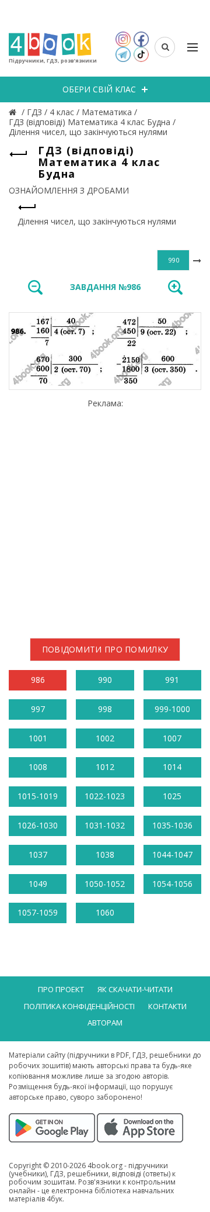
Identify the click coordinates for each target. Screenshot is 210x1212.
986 (38, 679)
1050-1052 (105, 883)
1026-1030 (38, 825)
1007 (172, 738)
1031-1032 (105, 825)
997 (38, 708)
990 (105, 679)
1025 (172, 796)
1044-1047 (172, 854)
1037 (38, 854)
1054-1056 (172, 883)
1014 (172, 766)
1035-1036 (172, 825)
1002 (105, 738)
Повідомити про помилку (105, 649)
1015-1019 (38, 796)
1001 (38, 738)
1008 (38, 766)
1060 (105, 912)
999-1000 (172, 708)
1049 (38, 883)
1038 (105, 854)
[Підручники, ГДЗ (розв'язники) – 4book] (14, 112)
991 (172, 679)
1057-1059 (38, 912)
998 (105, 708)
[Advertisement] (105, 514)
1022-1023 (105, 796)
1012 (105, 766)
